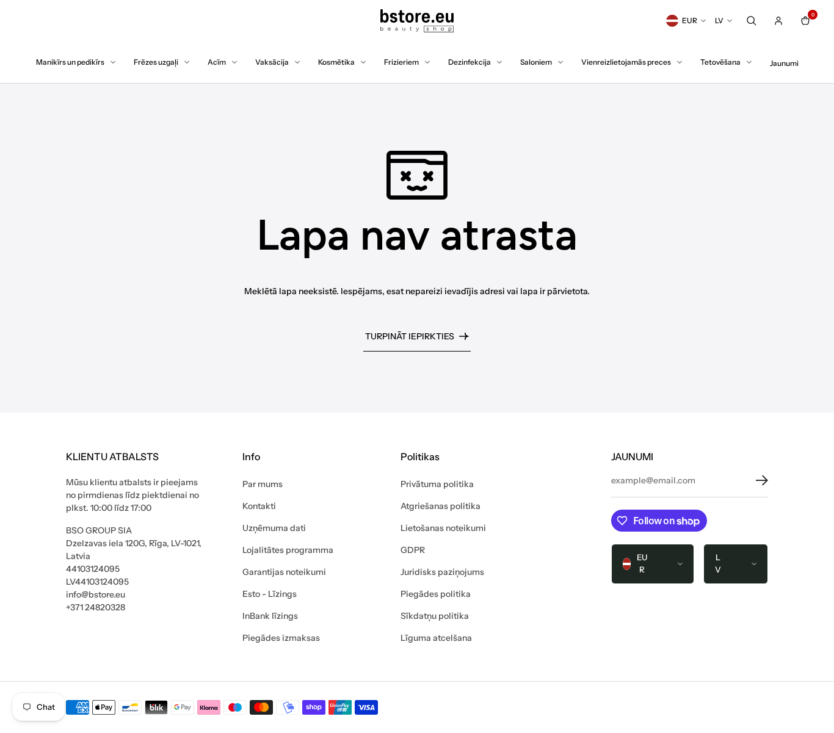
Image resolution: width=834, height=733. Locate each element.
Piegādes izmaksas (281, 637)
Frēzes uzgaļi (156, 62)
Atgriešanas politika (440, 505)
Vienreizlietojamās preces (626, 62)
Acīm (217, 62)
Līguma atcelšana (436, 637)
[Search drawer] (751, 20)
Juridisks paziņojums (442, 571)
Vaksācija (272, 62)
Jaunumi (784, 63)
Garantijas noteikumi (284, 571)
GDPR (413, 549)
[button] (753, 480)
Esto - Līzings (269, 593)
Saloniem (536, 62)
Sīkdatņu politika (435, 615)
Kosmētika (336, 62)
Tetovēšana (720, 62)
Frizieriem (401, 62)
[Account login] (778, 20)
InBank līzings (270, 615)
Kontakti (259, 505)
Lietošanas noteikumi (443, 527)
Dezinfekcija (469, 62)
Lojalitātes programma (287, 549)
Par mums (262, 483)
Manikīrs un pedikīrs (70, 62)
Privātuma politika (437, 483)
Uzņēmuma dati (274, 527)
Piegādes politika (436, 593)
